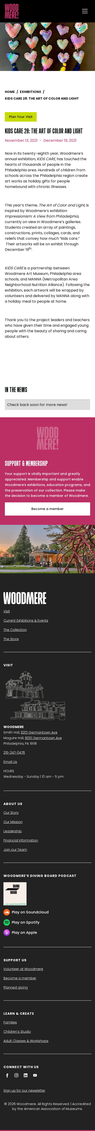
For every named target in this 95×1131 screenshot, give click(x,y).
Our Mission (13, 822)
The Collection (15, 630)
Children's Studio (17, 1031)
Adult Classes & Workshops (25, 1041)
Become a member (47, 509)
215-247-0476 (14, 752)
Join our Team (15, 849)
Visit (6, 611)
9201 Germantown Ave (39, 732)
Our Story (11, 812)
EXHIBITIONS (30, 91)
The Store (11, 639)
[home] (41, 11)
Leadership (12, 831)
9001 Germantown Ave (43, 738)
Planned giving (15, 987)
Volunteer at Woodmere (23, 969)
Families (10, 1022)
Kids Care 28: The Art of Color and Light (42, 98)
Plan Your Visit (21, 116)
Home (10, 91)
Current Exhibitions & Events (25, 620)
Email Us (10, 761)
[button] (84, 11)
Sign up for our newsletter (24, 1090)
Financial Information (20, 840)
